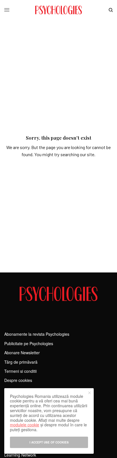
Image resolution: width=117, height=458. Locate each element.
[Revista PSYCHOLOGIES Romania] (58, 10)
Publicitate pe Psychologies (28, 343)
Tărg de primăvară (20, 362)
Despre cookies (18, 380)
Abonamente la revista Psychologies (36, 334)
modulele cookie (24, 425)
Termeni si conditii (20, 371)
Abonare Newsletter (22, 352)
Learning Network (20, 455)
